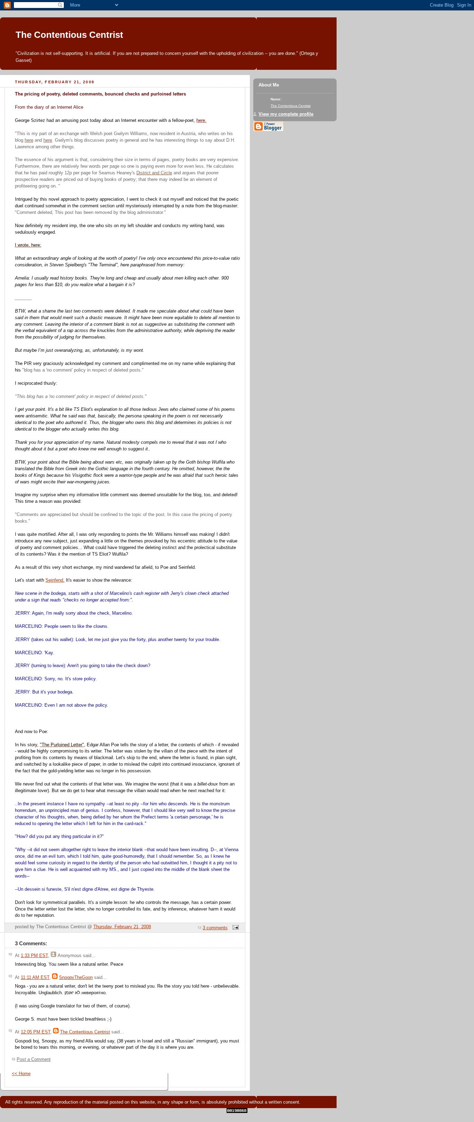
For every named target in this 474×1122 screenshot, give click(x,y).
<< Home (21, 1073)
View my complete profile (286, 114)
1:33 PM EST (34, 955)
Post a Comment (34, 1059)
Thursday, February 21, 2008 (122, 926)
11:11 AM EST (35, 977)
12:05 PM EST (35, 1032)
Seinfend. (55, 580)
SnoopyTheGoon (76, 977)
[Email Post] (234, 927)
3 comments (215, 927)
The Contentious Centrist (69, 35)
